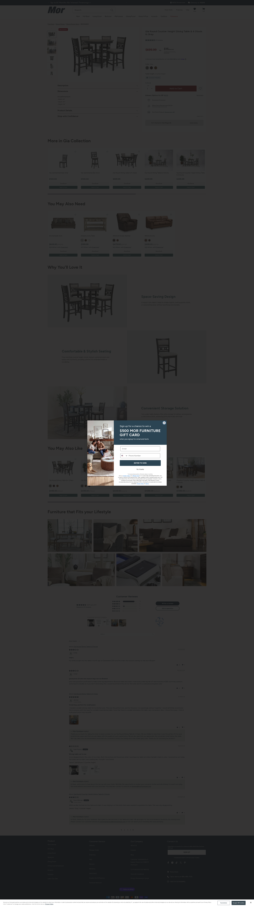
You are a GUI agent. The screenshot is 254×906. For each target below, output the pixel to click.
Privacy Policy (49, 904)
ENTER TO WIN (140, 463)
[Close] (251, 902)
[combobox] (124, 455)
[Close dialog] (164, 422)
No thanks (140, 469)
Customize (223, 903)
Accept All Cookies (238, 903)
